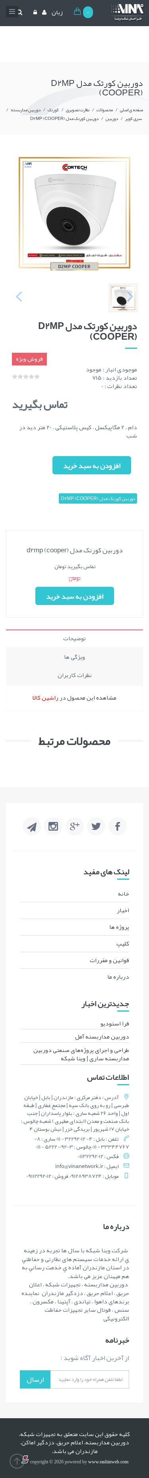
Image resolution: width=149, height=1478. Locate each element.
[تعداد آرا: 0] (14, 376)
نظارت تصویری (77, 109)
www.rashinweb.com (108, 1462)
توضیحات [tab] (74, 638)
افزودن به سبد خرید (91, 465)
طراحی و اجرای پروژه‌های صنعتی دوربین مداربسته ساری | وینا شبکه (81, 1054)
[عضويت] (43, 12)
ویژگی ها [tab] (74, 657)
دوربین (112, 118)
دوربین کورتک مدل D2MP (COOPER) (64, 118)
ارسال (35, 1379)
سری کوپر (133, 118)
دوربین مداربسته (26, 109)
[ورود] (34, 12)
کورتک (53, 109)
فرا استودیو (115, 1023)
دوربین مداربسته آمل (102, 1036)
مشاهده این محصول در (74, 698)
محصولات (105, 109)
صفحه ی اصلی (131, 109)
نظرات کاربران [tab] (75, 675)
